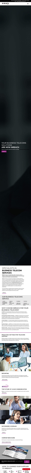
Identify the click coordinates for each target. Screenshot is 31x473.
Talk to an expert (4, 379)
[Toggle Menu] (27, 3)
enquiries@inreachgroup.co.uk (22, 1)
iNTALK (3, 391)
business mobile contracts (17, 281)
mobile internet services (15, 282)
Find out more (4, 392)
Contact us (4, 151)
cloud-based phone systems (24, 149)
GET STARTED (26, 462)
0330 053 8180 (19, 0)
